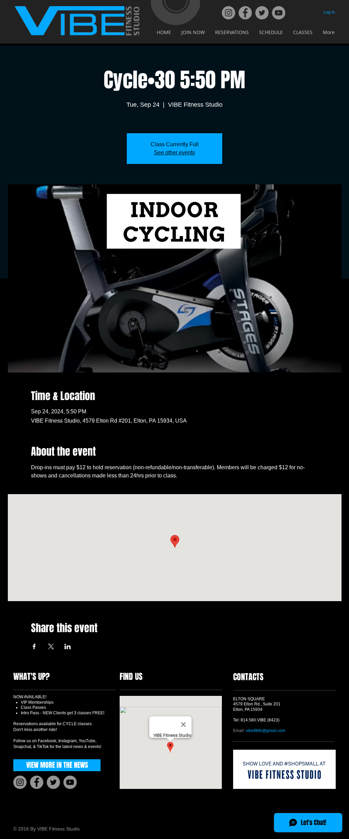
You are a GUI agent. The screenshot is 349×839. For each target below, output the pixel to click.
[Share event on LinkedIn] (67, 646)
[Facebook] (245, 12)
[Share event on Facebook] (34, 646)
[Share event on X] (51, 646)
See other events (174, 152)
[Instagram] (228, 12)
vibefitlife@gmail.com (265, 730)
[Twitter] (262, 12)
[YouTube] (278, 12)
